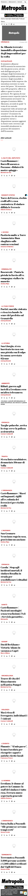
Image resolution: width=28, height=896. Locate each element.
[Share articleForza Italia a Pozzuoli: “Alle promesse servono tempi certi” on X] (4, 835)
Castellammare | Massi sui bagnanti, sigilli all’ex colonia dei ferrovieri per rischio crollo (13, 499)
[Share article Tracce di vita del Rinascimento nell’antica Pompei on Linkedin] (7, 690)
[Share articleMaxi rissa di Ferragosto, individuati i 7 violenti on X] (4, 724)
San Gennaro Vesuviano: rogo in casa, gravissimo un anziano (13, 536)
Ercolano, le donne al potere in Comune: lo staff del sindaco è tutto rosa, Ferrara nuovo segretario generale (13, 789)
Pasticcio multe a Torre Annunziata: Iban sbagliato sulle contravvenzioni (13, 239)
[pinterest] (9, 24)
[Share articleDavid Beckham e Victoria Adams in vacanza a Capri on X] (4, 656)
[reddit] (14, 24)
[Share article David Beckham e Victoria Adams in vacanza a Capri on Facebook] (2, 656)
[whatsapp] (11, 24)
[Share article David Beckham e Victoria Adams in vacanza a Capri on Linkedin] (7, 656)
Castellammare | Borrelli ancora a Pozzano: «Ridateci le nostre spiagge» (12, 165)
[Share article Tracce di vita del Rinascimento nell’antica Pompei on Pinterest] (9, 690)
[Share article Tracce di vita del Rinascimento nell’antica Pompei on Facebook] (2, 690)
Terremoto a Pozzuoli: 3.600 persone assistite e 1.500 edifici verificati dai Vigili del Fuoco (13, 862)
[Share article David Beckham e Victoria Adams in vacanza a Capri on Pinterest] (9, 656)
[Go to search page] (25, 2)
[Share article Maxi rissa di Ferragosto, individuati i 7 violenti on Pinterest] (9, 724)
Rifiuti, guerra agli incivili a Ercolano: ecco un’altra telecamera (13, 389)
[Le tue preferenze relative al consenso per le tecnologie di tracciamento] (25, 893)
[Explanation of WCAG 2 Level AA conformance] (23, 893)
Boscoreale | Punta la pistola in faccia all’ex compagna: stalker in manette (12, 276)
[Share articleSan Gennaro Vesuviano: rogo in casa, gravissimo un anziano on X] (4, 545)
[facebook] (2, 24)
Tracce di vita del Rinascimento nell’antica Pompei (11, 681)
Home (3, 19)
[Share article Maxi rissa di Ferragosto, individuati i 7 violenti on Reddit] (15, 724)
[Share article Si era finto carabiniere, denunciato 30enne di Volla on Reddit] (15, 471)
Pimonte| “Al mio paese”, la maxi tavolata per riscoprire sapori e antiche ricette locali (14, 751)
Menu (3, 21)
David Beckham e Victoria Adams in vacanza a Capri (10, 647)
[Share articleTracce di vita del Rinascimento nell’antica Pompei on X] (4, 690)
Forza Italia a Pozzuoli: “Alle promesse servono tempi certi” (13, 826)
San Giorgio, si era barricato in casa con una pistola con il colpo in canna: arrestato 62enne (13, 352)
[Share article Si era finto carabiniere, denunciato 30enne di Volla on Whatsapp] (12, 471)
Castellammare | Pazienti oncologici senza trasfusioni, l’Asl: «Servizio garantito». (13, 612)
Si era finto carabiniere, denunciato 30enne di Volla (14, 462)
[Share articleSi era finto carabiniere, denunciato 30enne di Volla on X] (4, 471)
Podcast (22, 19)
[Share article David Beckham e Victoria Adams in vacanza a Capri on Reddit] (15, 656)
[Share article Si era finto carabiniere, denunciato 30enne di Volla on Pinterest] (9, 471)
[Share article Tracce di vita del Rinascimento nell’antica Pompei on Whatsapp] (12, 690)
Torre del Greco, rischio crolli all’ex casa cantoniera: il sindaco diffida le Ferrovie (14, 202)
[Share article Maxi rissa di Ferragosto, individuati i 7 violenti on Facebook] (2, 724)
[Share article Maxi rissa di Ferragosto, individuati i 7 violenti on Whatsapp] (12, 724)
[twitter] (4, 24)
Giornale (19, 2)
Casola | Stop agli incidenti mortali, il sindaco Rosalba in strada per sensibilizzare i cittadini (14, 573)
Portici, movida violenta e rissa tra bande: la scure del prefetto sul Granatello (14, 313)
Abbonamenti (12, 2)
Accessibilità (9, 894)
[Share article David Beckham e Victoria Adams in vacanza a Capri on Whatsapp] (12, 656)
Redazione (4, 2)
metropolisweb (6, 320)
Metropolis (4, 619)
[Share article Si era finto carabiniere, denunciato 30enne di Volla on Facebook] (2, 471)
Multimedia (15, 19)
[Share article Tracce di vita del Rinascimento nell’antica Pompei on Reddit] (15, 690)
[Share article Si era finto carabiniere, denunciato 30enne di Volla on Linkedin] (7, 471)
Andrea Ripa (5, 283)
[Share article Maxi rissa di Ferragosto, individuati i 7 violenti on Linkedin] (7, 724)
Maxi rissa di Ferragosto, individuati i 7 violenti (14, 715)
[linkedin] (7, 24)
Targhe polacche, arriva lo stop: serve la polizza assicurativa (14, 428)
